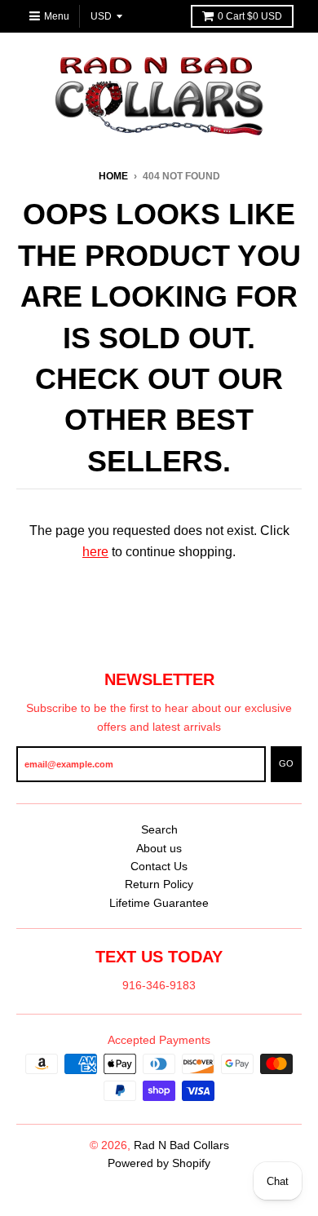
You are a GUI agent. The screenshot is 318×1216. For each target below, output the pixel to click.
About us (159, 848)
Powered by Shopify (159, 1163)
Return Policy (159, 884)
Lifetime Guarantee (159, 902)
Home (113, 176)
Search (159, 829)
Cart (250, 16)
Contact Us (159, 866)
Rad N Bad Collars (181, 1145)
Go (286, 763)
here (95, 552)
